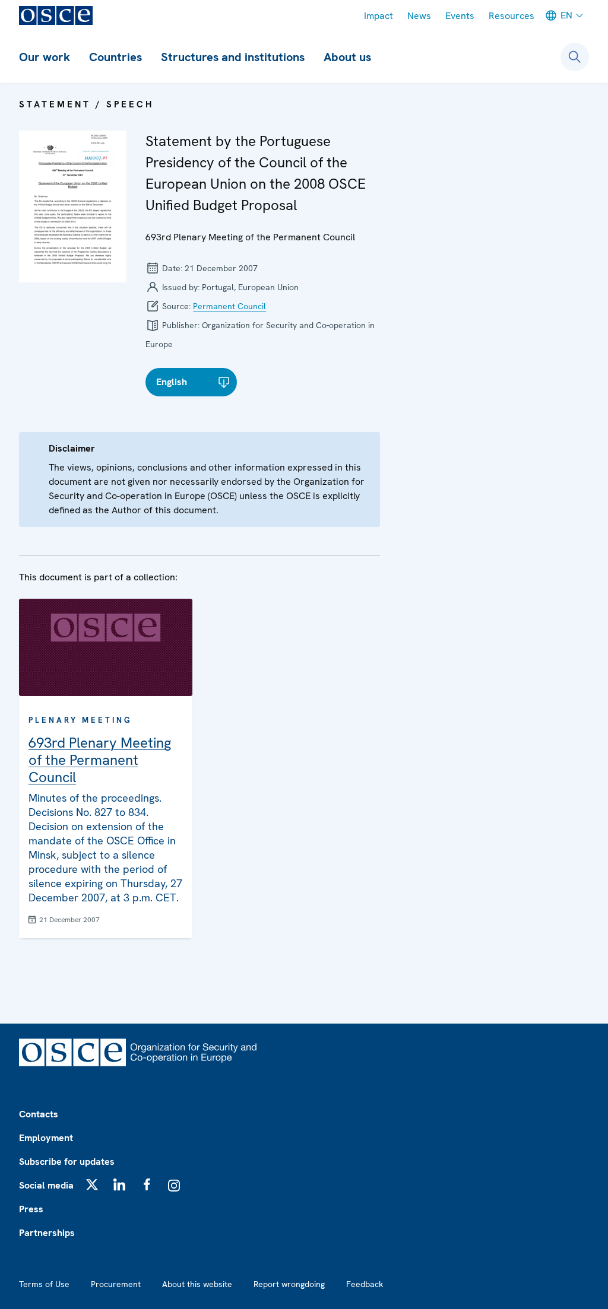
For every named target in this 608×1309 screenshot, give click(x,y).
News (419, 15)
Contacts (38, 1114)
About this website (197, 1284)
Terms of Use (44, 1284)
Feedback (364, 1284)
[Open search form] (574, 57)
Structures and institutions (233, 57)
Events (459, 15)
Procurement (116, 1284)
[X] (92, 1184)
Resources (511, 15)
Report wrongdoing (289, 1284)
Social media (46, 1185)
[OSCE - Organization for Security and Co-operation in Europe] (56, 15)
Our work (44, 57)
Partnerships (47, 1233)
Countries (115, 57)
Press (31, 1209)
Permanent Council (229, 306)
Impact (378, 15)
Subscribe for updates (67, 1161)
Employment (46, 1138)
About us (347, 57)
